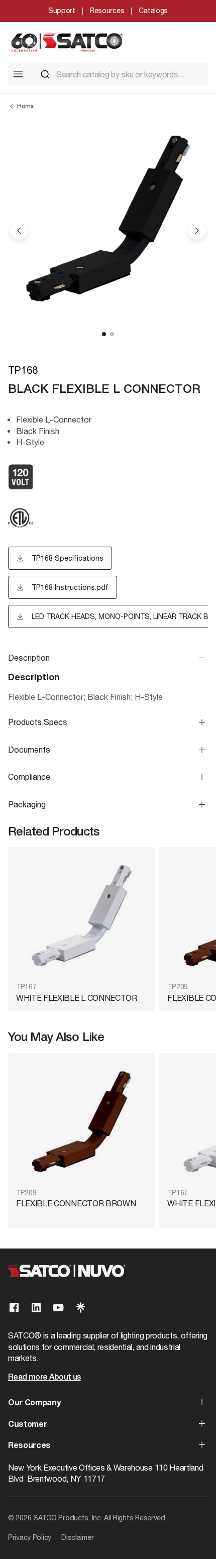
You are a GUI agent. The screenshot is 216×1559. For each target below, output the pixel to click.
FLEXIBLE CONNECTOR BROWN (76, 1203)
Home (25, 106)
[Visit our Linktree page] (80, 1307)
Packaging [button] (27, 804)
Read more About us (44, 1377)
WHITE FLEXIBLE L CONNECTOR (76, 997)
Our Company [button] (34, 1403)
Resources (107, 11)
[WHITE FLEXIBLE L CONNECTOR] (81, 915)
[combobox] (120, 74)
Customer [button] (27, 1424)
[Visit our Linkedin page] (36, 1307)
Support (61, 11)
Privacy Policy (29, 1537)
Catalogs (153, 11)
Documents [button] (29, 749)
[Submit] (45, 74)
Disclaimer (77, 1537)
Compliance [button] (29, 776)
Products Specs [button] (37, 721)
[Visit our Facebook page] (14, 1307)
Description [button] (29, 657)
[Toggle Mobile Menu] (18, 74)
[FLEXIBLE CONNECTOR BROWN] (81, 1121)
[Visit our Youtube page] (58, 1307)
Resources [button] (29, 1445)
